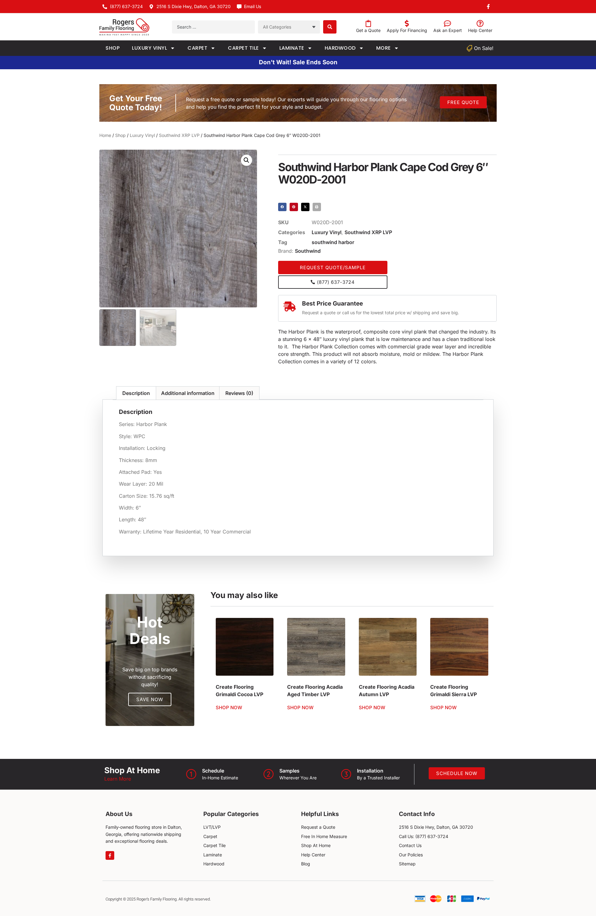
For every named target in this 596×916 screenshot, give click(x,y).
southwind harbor (333, 242)
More (383, 48)
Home (105, 135)
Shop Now (229, 707)
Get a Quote (368, 30)
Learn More (117, 779)
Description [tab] (136, 393)
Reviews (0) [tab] (239, 393)
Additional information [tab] (187, 393)
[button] (246, 160)
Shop (113, 48)
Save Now (149, 699)
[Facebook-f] (110, 855)
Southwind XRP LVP (179, 135)
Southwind (308, 251)
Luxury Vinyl (149, 48)
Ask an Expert (447, 30)
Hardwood (340, 48)
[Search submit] (329, 27)
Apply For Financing (407, 30)
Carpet (197, 48)
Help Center (480, 30)
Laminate (291, 48)
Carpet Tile (243, 48)
